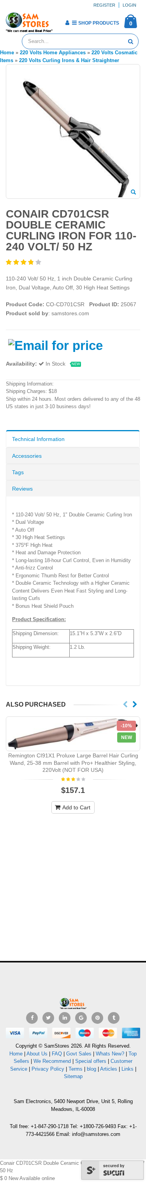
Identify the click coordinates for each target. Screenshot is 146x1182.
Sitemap (73, 1076)
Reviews (22, 489)
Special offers (90, 1061)
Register (104, 5)
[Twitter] (48, 1018)
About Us (36, 1054)
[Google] (81, 1018)
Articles (108, 1069)
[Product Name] (73, 734)
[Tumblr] (114, 1018)
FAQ (57, 1054)
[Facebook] (32, 1018)
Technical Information (38, 439)
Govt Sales (78, 1054)
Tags (18, 472)
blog (91, 1069)
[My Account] (67, 22)
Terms (76, 1069)
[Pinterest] (97, 1018)
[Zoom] (133, 192)
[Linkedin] (64, 1018)
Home (16, 1054)
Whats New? (110, 1054)
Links (127, 1069)
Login (129, 5)
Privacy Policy (48, 1069)
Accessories (27, 456)
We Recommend (52, 1061)
